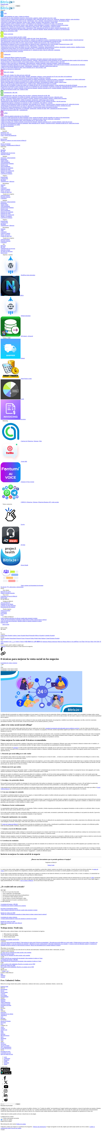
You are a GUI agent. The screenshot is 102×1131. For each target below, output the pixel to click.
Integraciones (4, 253)
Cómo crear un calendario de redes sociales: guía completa (15, 955)
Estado (2, 1006)
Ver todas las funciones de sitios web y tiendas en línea (14, 89)
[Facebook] (5, 1079)
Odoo (2, 1040)
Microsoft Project (5, 1035)
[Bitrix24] (8, 3)
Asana (2, 1027)
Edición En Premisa (6, 1021)
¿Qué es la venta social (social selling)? (10, 942)
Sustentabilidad (4, 996)
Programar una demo (6, 1005)
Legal (5, 1057)
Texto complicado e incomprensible (11, 893)
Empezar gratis (4, 4)
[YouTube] (6, 1088)
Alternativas (4, 1015)
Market (2, 1042)
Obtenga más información (39, 1126)
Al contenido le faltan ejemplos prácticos (13, 896)
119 (7, 971)
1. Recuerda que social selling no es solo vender (61, 942)
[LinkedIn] (5, 1097)
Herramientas (4, 989)
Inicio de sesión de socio (7, 1054)
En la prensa (4, 995)
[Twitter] (6, 1084)
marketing (15, 747)
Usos (2, 1016)
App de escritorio (5, 1045)
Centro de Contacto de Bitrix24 (10, 824)
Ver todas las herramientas (7, 126)
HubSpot (3, 1034)
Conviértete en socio (6, 1052)
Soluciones (3, 1012)
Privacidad (6, 1060)
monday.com (4, 1029)
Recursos (3, 1018)
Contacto (3, 993)
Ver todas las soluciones (7, 251)
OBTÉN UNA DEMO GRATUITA (10, 939)
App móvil (3, 1044)
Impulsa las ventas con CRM (8, 965)
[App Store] (5, 1070)
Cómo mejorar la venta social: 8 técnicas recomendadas (34, 942)
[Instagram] (5, 1092)
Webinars (3, 1001)
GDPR (5, 1061)
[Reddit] (6, 1101)
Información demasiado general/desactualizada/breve (16, 895)
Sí (1, 890)
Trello (2, 1032)
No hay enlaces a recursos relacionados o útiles (14, 898)
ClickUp (3, 1028)
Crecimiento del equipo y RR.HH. (9, 959)
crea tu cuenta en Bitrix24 (26, 880)
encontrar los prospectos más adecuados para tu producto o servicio (62, 728)
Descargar (3, 1022)
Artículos (3, 646)
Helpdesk (3, 999)
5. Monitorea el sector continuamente (38, 944)
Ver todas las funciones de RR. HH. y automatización (14, 110)
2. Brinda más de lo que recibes (81, 942)
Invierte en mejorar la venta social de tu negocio (18, 945)
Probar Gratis (51, 865)
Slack (2, 1037)
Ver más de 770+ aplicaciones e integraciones (12, 587)
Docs (2, 1024)
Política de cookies (21, 1124)
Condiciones (7, 1058)
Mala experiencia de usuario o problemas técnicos (15, 900)
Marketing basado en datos (7, 954)
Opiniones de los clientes (7, 1014)
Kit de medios (4, 992)
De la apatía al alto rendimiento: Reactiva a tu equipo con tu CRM (17, 967)
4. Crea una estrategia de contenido (19, 944)
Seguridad (6, 1062)
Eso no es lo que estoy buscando (11, 892)
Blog (2, 1009)
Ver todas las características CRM (9, 31)
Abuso (5, 1064)
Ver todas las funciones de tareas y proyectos (12, 51)
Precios (2, 127)
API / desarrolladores (6, 1047)
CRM (92, 877)
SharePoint (3, 1038)
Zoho (2, 1031)
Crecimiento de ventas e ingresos (9, 663)
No (4, 890)
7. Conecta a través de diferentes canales (78, 944)
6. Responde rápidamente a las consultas (57, 944)
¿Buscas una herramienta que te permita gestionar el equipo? (45, 945)
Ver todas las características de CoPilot (10, 124)
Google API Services (6, 1048)
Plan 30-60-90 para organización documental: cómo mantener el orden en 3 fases (21, 961)
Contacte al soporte (5, 1003)
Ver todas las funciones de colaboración (10, 69)
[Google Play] (6, 1074)
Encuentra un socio (5, 1051)
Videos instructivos (5, 1002)
